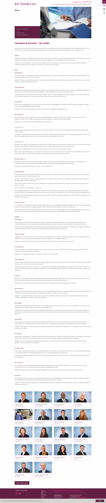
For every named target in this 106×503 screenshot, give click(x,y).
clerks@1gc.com (77, 2)
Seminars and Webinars (22, 35)
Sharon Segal (18, 319)
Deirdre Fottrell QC (20, 202)
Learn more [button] (39, 500)
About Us (43, 496)
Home (53, 4)
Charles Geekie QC (19, 87)
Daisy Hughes (18, 303)
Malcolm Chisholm (19, 234)
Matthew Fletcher (19, 348)
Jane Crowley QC (19, 114)
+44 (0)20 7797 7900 (86, 2)
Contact (89, 4)
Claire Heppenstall (19, 259)
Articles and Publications (22, 29)
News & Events (44, 495)
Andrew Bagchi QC (19, 171)
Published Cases (20, 33)
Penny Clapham (19, 362)
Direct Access (43, 494)
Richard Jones (18, 333)
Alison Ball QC (18, 102)
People (42, 490)
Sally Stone (17, 275)
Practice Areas (43, 491)
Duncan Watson (19, 288)
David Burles (18, 219)
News (18, 31)
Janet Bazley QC (19, 73)
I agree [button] (100, 500)
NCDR (42, 492)
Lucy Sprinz (18, 375)
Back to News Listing (22, 483)
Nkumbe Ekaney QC (20, 159)
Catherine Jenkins (19, 247)
